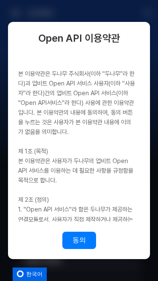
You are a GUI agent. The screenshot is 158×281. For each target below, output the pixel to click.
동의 (79, 240)
